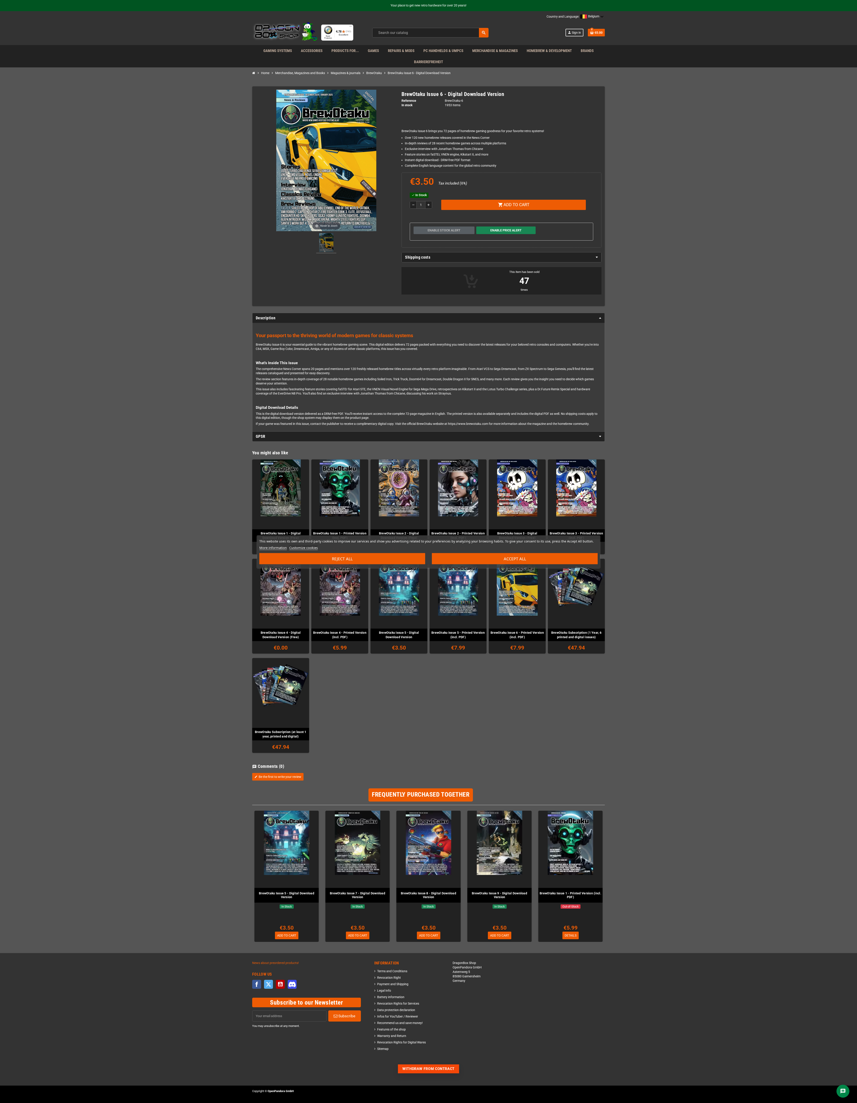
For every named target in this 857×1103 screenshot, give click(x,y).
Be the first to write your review (277, 777)
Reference (408, 101)
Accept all (515, 558)
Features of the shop (391, 1029)
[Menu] (350, 27)
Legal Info (384, 991)
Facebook (256, 984)
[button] (592, 17)
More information (273, 547)
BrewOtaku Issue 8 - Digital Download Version (428, 895)
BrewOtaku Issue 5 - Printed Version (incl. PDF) (458, 635)
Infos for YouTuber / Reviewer (397, 1016)
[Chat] (842, 1091)
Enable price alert (506, 230)
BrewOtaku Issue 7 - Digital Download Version (357, 895)
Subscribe (346, 1016)
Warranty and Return (391, 1036)
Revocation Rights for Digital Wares (401, 1042)
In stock (406, 105)
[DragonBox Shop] (285, 32)
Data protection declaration (396, 1010)
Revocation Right (389, 978)
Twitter (268, 984)
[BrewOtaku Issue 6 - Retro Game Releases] (326, 243)
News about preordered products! (275, 963)
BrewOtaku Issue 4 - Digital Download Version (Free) (281, 635)
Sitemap (383, 1049)
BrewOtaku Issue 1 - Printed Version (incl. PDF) (570, 895)
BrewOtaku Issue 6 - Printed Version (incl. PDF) (517, 635)
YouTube (280, 984)
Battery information (390, 997)
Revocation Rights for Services (398, 1003)
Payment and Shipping (392, 984)
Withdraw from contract (428, 1069)
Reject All (342, 558)
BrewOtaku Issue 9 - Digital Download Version (499, 895)
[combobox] (430, 32)
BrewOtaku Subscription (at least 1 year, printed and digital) (280, 734)
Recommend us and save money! (400, 1023)
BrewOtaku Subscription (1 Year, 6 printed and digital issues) (576, 635)
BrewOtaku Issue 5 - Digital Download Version (399, 635)
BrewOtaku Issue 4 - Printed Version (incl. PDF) (339, 635)
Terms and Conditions (392, 971)
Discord (292, 984)
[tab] (501, 257)
